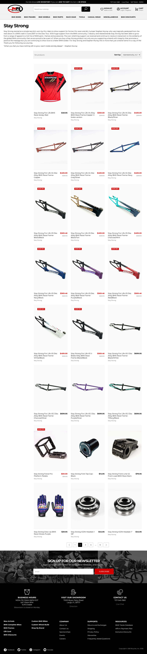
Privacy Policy (93, 632)
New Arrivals (9, 621)
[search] (86, 9)
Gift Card (7, 631)
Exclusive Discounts (123, 632)
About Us (63, 625)
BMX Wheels (44, 17)
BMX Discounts (128, 17)
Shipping (91, 628)
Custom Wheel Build (40, 625)
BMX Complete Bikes (12, 625)
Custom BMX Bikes (40, 621)
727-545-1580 (115, 2)
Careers (62, 639)
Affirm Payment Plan (123, 628)
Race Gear (71, 17)
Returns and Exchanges (97, 625)
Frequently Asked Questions (99, 639)
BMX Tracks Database (124, 625)
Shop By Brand (38, 628)
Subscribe (104, 571)
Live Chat (125, 2)
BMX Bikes (16, 17)
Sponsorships (64, 632)
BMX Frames (29, 17)
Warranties (92, 635)
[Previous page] (69, 545)
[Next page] (106, 545)
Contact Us (63, 628)
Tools (82, 17)
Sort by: (117, 55)
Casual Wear (94, 17)
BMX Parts (58, 17)
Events (62, 635)
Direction (73, 606)
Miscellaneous (111, 17)
